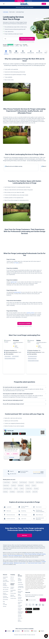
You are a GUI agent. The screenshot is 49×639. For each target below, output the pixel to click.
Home (6, 52)
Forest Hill (31, 482)
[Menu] (4, 4)
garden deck (14, 282)
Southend (13, 485)
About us (12, 577)
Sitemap (4, 606)
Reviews (12, 578)
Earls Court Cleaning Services (15, 555)
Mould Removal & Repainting (40, 518)
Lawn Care (23, 518)
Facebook (26, 605)
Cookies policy (13, 598)
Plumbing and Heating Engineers (40, 511)
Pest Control (39, 507)
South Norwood (23, 482)
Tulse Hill (28, 491)
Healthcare (16, 52)
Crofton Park (29, 488)
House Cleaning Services (24, 507)
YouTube (36, 605)
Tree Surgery (24, 514)
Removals (9, 510)
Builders (19, 589)
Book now (24, 535)
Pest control (20, 600)
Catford (21, 488)
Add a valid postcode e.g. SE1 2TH (10, 44)
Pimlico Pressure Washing (30, 554)
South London (20, 491)
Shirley (15, 488)
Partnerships (5, 599)
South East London (8, 488)
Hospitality (23, 52)
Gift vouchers (5, 589)
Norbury (27, 485)
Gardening (23, 510)
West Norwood (39, 482)
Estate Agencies (30, 52)
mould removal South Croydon (35, 563)
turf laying (16, 262)
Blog (4, 601)
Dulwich (34, 485)
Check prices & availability (24, 323)
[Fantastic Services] (24, 3)
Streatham (12, 491)
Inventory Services (11, 518)
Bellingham (20, 485)
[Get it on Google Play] (15, 434)
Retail (10, 52)
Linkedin (43, 605)
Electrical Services (11, 514)
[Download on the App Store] (7, 434)
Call (44, 3)
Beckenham (6, 485)
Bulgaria (42, 630)
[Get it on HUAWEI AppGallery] (22, 434)
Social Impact (5, 591)
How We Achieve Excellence (5, 584)
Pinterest (33, 605)
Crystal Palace (7, 482)
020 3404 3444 (13, 473)
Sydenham (14, 482)
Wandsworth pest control (19, 563)
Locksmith (9, 507)
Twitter (30, 605)
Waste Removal (39, 514)
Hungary (35, 630)
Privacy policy (13, 593)
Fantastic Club (6, 587)
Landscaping (5, 11)
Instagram (40, 605)
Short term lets (39, 52)
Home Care (20, 618)
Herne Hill (35, 491)
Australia (8, 630)
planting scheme (30, 312)
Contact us (12, 580)
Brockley (36, 488)
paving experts (17, 292)
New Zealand (17, 630)
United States (26, 630)
